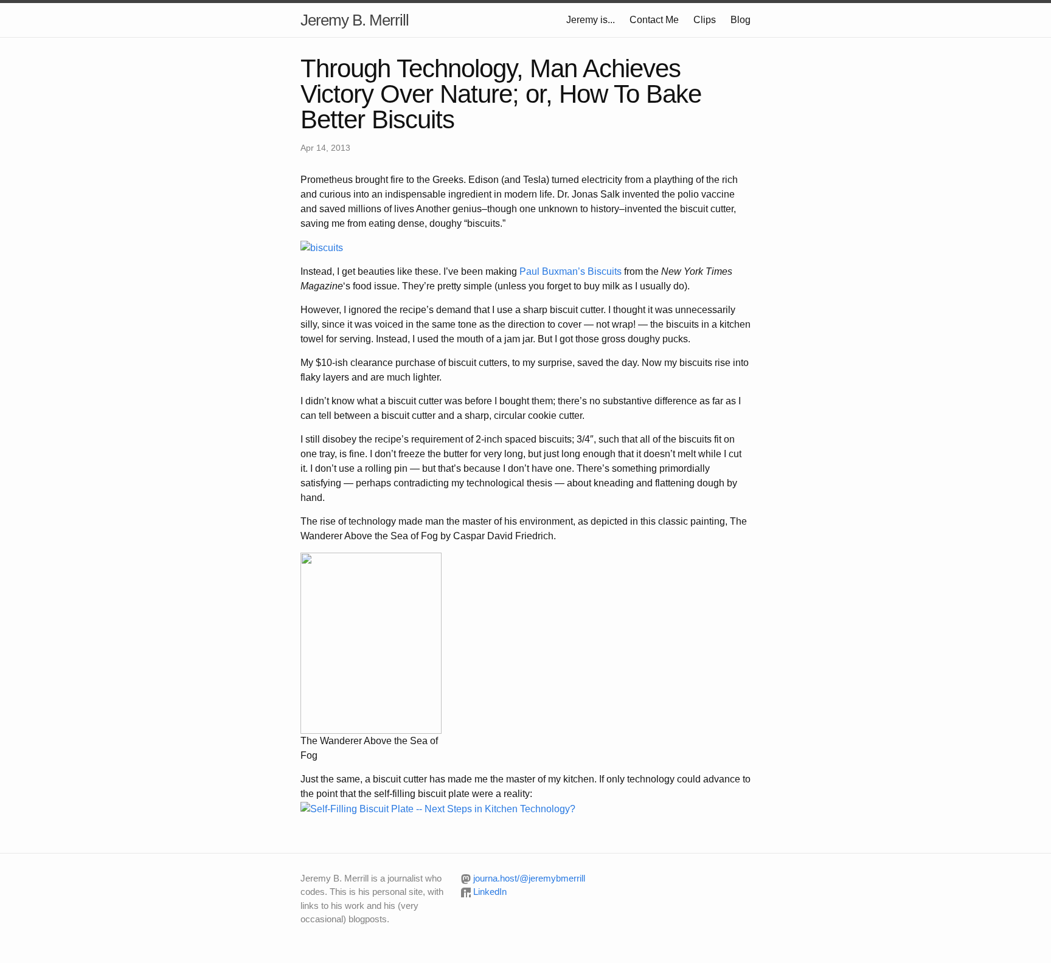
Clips (704, 20)
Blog (740, 20)
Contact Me (654, 20)
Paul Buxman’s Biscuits (570, 271)
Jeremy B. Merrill (354, 20)
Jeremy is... (590, 20)
